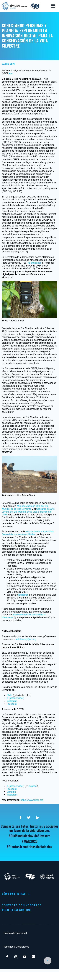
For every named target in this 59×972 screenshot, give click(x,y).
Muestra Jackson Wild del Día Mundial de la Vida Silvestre (25, 507)
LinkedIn (11, 791)
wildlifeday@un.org (26, 639)
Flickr (9, 695)
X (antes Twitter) (15, 698)
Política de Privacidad (15, 933)
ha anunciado (34, 262)
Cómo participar (14, 894)
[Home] (14, 6)
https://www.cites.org (32, 800)
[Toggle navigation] (52, 6)
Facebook (12, 704)
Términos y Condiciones (16, 946)
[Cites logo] (34, 6)
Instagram (12, 701)
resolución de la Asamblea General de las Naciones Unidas (28, 533)
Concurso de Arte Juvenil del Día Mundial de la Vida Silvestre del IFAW (28, 511)
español (33, 786)
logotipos (23, 594)
